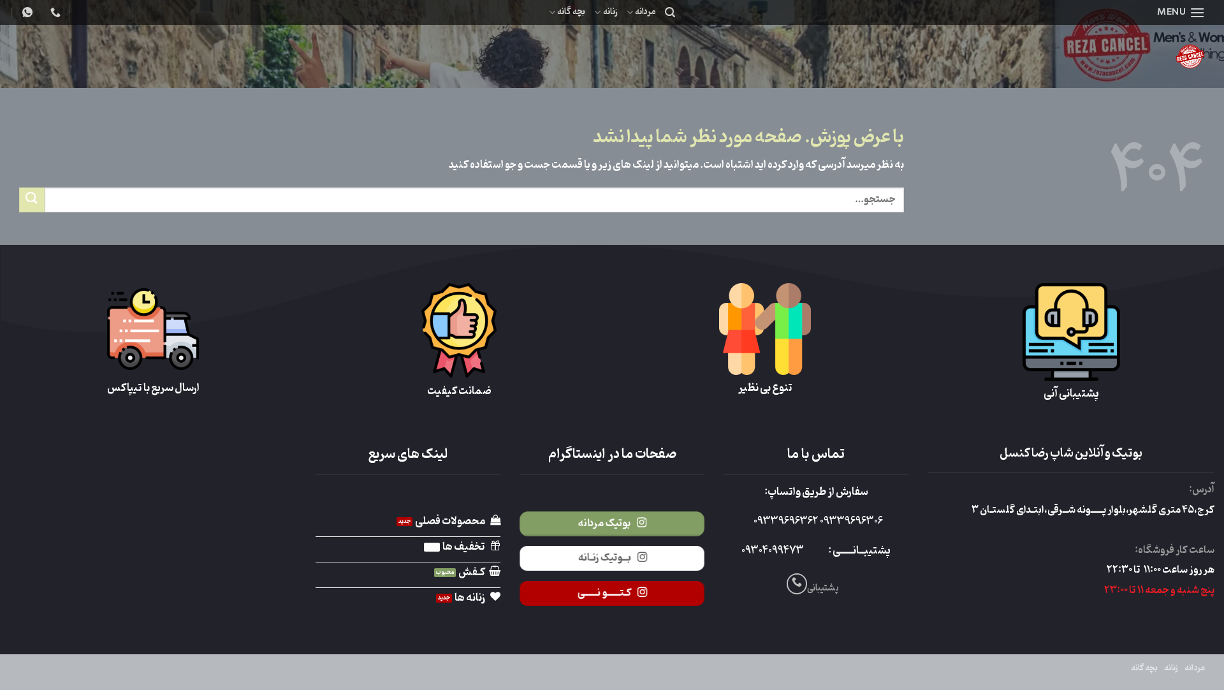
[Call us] (797, 583)
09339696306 (850, 521)
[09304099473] (54, 12)
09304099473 (772, 551)
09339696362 (786, 521)
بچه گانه (571, 11)
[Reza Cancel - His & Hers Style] (1090, 56)
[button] (1181, 12)
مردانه (645, 11)
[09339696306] (26, 12)
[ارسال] (32, 199)
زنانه (610, 11)
